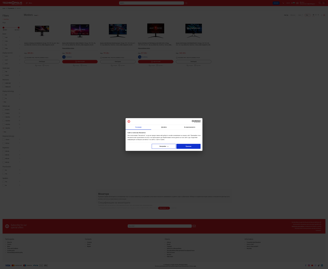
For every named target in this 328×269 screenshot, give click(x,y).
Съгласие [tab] (138, 127)
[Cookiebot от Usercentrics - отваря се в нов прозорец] (193, 121)
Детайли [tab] (164, 127)
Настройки (162, 146)
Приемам (188, 146)
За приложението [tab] (189, 127)
